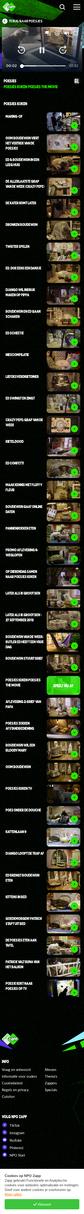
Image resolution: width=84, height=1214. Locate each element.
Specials (51, 1090)
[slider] (43, 66)
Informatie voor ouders (19, 1076)
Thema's (51, 1076)
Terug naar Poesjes (25, 21)
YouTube (15, 1140)
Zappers (51, 1083)
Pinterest (16, 1148)
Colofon (8, 1096)
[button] (21, 50)
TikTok (14, 1125)
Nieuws (50, 1069)
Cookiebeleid (12, 1083)
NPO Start (17, 1155)
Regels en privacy (15, 1090)
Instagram (16, 1133)
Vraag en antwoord (16, 1069)
